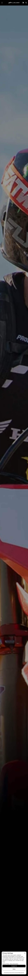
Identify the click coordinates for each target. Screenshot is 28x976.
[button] (2, 2)
